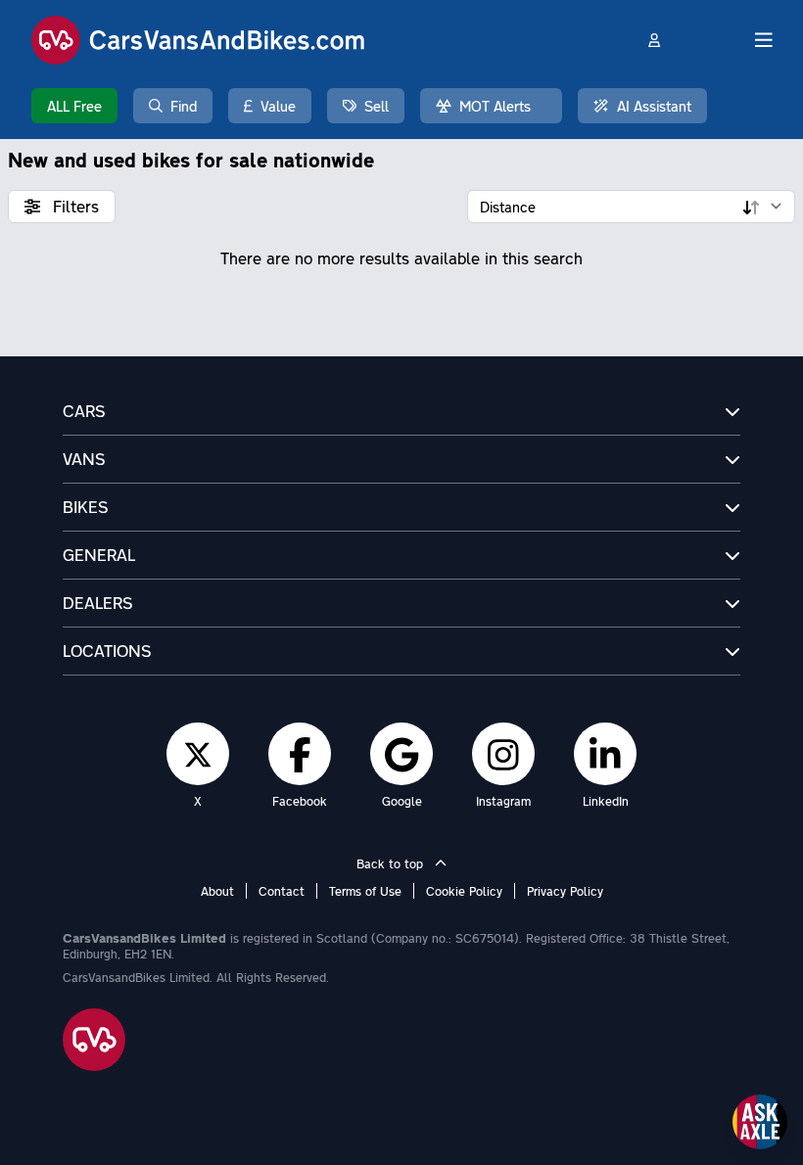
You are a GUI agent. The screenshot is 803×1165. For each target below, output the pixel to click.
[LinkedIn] (605, 753)
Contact (282, 891)
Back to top (391, 863)
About (217, 891)
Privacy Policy (565, 891)
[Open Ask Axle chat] (759, 1122)
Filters (73, 206)
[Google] (401, 753)
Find (183, 106)
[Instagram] (503, 753)
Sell (376, 106)
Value (278, 106)
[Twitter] (198, 754)
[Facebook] (300, 753)
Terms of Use (365, 891)
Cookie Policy (464, 891)
